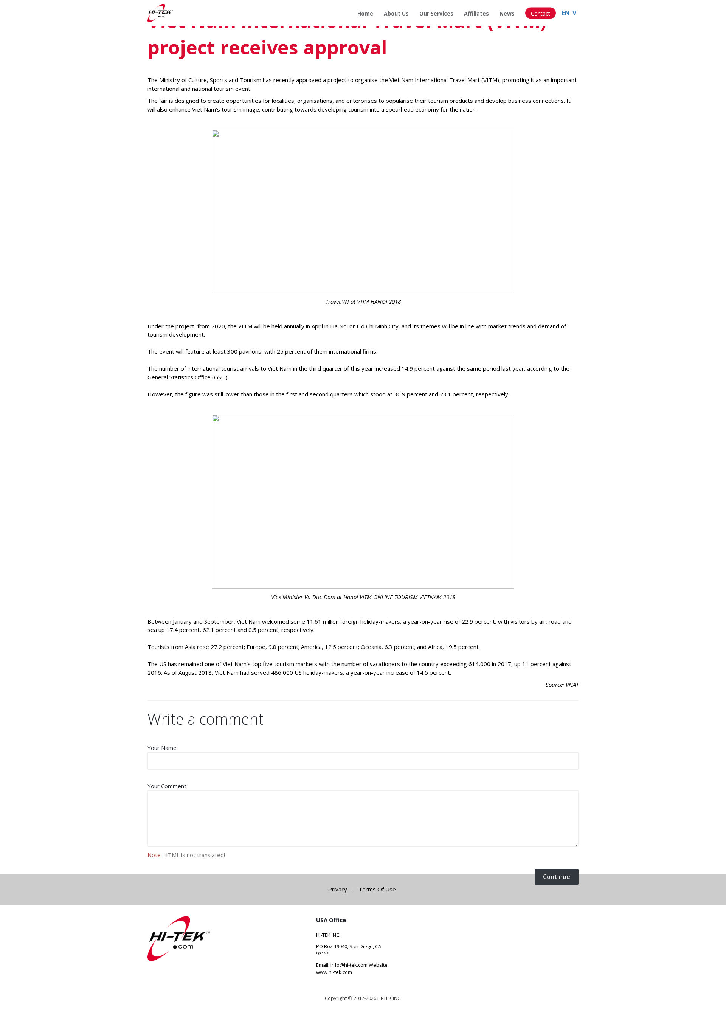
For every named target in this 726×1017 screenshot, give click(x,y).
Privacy (337, 889)
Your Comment (166, 786)
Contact (540, 13)
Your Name (162, 747)
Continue (556, 877)
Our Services (436, 13)
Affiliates (476, 13)
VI (575, 13)
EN (565, 13)
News (507, 13)
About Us (396, 13)
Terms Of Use (377, 889)
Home (365, 13)
